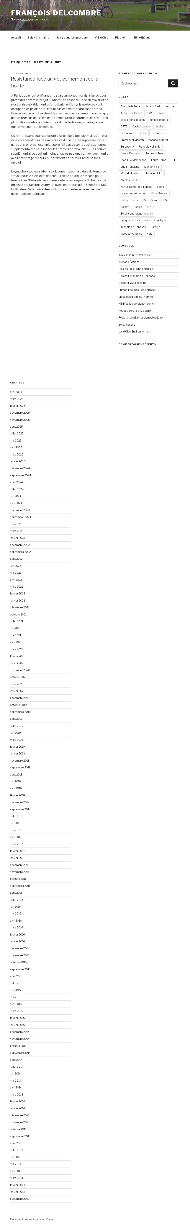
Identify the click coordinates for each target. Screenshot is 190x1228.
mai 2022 (15, 572)
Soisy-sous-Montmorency (137, 213)
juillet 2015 (16, 983)
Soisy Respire (127, 324)
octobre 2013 (18, 1129)
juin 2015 (15, 990)
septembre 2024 (20, 475)
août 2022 (16, 558)
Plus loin (120, 37)
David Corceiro (141, 126)
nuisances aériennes (133, 193)
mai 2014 (15, 1080)
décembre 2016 (20, 864)
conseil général (159, 119)
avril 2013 (16, 1171)
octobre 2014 (18, 1045)
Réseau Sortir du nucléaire (135, 310)
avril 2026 (16, 391)
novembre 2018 (20, 760)
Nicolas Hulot (154, 173)
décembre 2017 (19, 802)
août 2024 (16, 482)
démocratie (128, 133)
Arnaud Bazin (153, 106)
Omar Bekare (159, 193)
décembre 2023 (20, 510)
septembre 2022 (20, 551)
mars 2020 (17, 684)
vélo (150, 233)
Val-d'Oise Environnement (135, 331)
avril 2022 (16, 579)
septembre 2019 (20, 711)
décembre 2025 (20, 412)
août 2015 (16, 976)
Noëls (161, 186)
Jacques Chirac (155, 153)
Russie (138, 206)
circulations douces (133, 119)
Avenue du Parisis (131, 113)
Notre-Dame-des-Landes (136, 186)
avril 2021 (16, 642)
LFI (173, 160)
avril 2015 (16, 1003)
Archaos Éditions (129, 261)
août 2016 (16, 892)
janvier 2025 (17, 461)
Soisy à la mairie (38, 37)
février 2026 (17, 405)
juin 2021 (15, 628)
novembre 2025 (20, 419)
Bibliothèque (141, 37)
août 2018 (16, 774)
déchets (160, 126)
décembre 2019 (20, 697)
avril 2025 (16, 447)
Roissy (125, 206)
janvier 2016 (17, 941)
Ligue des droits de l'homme (136, 296)
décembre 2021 (19, 607)
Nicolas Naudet (130, 180)
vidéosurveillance (131, 233)
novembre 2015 (20, 955)
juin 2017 (15, 823)
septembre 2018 (20, 767)
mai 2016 (15, 913)
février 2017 (17, 851)
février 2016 (17, 934)
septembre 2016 (20, 885)
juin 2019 (15, 732)
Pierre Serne (150, 200)
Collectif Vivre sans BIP (133, 282)
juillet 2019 (16, 725)
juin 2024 (15, 496)
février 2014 (17, 1101)
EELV (143, 133)
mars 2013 (16, 1177)
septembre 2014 (20, 1052)
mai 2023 (15, 524)
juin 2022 (15, 565)
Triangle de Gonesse (133, 226)
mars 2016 (16, 927)
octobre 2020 (18, 677)
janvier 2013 (17, 1191)
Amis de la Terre (130, 106)
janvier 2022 (17, 600)
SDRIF (151, 206)
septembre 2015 (20, 969)
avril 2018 (16, 788)
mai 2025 (16, 440)
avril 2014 (16, 1087)
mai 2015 (15, 997)
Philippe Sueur (129, 200)
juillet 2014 (16, 1066)
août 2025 (16, 426)
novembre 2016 (20, 871)
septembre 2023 (20, 517)
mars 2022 (16, 586)
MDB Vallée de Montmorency (137, 303)
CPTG (124, 126)
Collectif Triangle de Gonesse (137, 275)
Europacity (127, 146)
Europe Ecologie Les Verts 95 (137, 289)
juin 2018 (15, 781)
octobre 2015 (18, 962)
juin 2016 (15, 906)
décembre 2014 (20, 1031)
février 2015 (17, 1017)
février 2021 (17, 656)
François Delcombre (56, 13)
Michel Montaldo (131, 173)
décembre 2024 (20, 468)
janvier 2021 (17, 663)
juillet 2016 (16, 899)
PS (165, 200)
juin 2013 (15, 1157)
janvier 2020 (17, 691)
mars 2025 (16, 454)
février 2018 (17, 795)
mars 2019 (16, 739)
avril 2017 (16, 837)
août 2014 (16, 1059)
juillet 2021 (16, 621)
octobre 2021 (18, 614)
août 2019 (16, 718)
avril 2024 (16, 503)
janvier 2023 (17, 537)
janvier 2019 (17, 753)
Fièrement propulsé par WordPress (32, 1219)
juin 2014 (15, 1073)
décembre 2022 (20, 544)
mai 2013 (15, 1163)
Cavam (161, 113)
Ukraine (155, 226)
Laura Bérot (158, 160)
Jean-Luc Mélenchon (133, 160)
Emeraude (157, 133)
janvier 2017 (17, 857)
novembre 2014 (20, 1038)
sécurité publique (155, 220)
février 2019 (17, 746)
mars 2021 (16, 649)
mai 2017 (15, 830)
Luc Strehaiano (130, 166)
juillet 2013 (16, 1150)
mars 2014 (16, 1094)
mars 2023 (16, 531)
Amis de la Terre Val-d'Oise (135, 255)
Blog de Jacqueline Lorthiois (136, 268)
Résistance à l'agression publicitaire (141, 317)
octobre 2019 (18, 704)
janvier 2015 (17, 1024)
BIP (149, 113)
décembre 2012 (19, 1198)
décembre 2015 (20, 948)
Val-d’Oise (101, 37)
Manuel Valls (152, 166)
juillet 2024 (17, 489)
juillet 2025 (17, 433)
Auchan (170, 106)
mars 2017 (16, 844)
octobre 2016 (18, 878)
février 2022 (17, 593)
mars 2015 (16, 1011)
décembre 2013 (19, 1115)
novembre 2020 (20, 670)
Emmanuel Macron (132, 139)
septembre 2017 (20, 809)
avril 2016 (16, 920)
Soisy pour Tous (130, 220)
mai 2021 (15, 635)
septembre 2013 (20, 1136)
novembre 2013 (19, 1122)
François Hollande (149, 146)
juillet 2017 (16, 816)
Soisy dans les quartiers (72, 37)
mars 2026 (16, 398)
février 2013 (17, 1185)
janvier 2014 (17, 1108)
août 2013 (16, 1143)
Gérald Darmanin (131, 153)
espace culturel (158, 139)
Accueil (16, 37)
